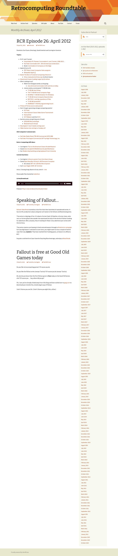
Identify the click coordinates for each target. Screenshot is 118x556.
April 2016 (83, 353)
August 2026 (84, 89)
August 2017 (84, 307)
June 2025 (84, 101)
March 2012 (84, 494)
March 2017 (84, 322)
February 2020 (85, 230)
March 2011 (84, 528)
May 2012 (83, 488)
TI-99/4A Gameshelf (34, 101)
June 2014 (84, 416)
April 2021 (83, 195)
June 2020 (84, 218)
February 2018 (85, 290)
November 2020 (85, 204)
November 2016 (85, 333)
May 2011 (83, 523)
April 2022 (83, 161)
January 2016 (84, 362)
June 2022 (84, 158)
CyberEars (36, 174)
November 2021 (85, 175)
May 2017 (83, 316)
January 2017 (84, 328)
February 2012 (85, 497)
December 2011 (85, 503)
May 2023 (83, 141)
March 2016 (84, 356)
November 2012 (85, 471)
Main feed (14, 23)
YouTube (60, 23)
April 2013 (83, 457)
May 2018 (83, 282)
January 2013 (84, 465)
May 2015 (83, 385)
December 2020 (85, 201)
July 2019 (83, 244)
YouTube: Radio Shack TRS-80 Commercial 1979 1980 (36, 136)
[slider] (68, 183)
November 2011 (85, 505)
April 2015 (83, 388)
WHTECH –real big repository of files (39, 99)
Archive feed (24, 23)
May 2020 (83, 221)
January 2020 (84, 233)
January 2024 (84, 132)
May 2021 (83, 193)
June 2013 (84, 451)
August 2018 (84, 273)
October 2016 (85, 336)
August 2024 (84, 121)
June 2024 (84, 124)
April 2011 (83, 526)
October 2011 (85, 508)
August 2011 (84, 514)
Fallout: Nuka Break (23, 209)
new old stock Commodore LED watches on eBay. (43, 86)
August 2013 (84, 445)
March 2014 (84, 425)
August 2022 (84, 155)
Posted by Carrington (34, 204)
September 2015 (85, 373)
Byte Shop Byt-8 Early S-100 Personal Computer (39, 161)
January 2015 (84, 396)
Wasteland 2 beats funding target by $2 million (35, 79)
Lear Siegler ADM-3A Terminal (32, 166)
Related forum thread (31, 124)
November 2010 (85, 540)
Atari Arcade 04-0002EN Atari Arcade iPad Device (39, 149)
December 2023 (85, 135)
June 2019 (84, 247)
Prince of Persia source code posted (31, 106)
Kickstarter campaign (65, 227)
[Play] (19, 184)
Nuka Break (66, 238)
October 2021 (85, 178)
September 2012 (85, 477)
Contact (69, 23)
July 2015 (83, 379)
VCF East (26, 110)
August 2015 (84, 376)
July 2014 (83, 414)
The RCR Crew (41, 45)
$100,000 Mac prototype (31, 121)
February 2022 (85, 167)
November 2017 (85, 299)
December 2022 (85, 147)
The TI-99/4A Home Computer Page (39, 92)
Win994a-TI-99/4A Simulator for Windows (41, 95)
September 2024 (85, 118)
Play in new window (28, 189)
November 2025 (85, 98)
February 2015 (85, 394)
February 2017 (85, 325)
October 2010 (85, 543)
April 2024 (83, 129)
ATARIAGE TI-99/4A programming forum (40, 104)
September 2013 (85, 442)
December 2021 (85, 173)
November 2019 (85, 239)
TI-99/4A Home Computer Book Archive (40, 97)
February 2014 (85, 428)
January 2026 (84, 95)
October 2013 (85, 439)
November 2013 (85, 437)
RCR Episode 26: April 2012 (44, 41)
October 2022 (85, 152)
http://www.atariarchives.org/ (33, 77)
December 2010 (85, 537)
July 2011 (83, 517)
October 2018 (85, 267)
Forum (77, 23)
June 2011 (84, 520)
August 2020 (84, 213)
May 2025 (83, 104)
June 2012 (84, 485)
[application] (44, 183)
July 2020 (83, 216)
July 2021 (83, 187)
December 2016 (85, 330)
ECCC (38, 117)
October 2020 (85, 207)
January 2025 (84, 106)
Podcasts (31, 45)
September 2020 (85, 210)
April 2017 (83, 319)
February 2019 (85, 256)
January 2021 (84, 198)
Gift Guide (44, 23)
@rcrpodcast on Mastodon (90, 70)
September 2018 (85, 270)
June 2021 (84, 190)
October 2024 (85, 115)
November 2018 (85, 264)
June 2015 (84, 382)
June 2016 (84, 348)
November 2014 (85, 402)
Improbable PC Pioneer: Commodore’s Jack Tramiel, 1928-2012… (44, 61)
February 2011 (85, 531)
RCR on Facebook (88, 73)
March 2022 (84, 164)
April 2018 (83, 284)
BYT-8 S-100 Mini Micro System (40, 164)
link (45, 169)
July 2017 (83, 310)
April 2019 (83, 250)
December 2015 (85, 365)
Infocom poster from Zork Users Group (40, 159)
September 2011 (85, 511)
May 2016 (83, 350)
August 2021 (84, 184)
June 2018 (84, 279)
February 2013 (85, 462)
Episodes (34, 23)
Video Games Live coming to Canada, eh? (33, 128)
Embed (45, 189)
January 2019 (84, 259)
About (52, 23)
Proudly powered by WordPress (20, 552)
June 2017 (84, 313)
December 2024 (85, 109)
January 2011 (84, 534)
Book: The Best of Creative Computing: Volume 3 (35, 75)
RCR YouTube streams (89, 68)
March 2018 (84, 287)
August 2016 (84, 342)
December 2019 (85, 236)
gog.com (67, 283)
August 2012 (84, 480)
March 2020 (84, 227)
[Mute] (65, 184)
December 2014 (85, 399)
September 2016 (85, 339)
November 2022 (85, 150)
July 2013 (83, 448)
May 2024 (83, 127)
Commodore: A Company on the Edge (39, 66)
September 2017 (85, 305)
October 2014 (85, 405)
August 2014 (84, 411)
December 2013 (85, 434)
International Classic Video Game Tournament (38, 112)
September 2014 (85, 408)
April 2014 (83, 422)
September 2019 (85, 241)
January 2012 (84, 500)
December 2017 (85, 296)
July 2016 (83, 345)
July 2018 (83, 276)
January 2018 (84, 293)
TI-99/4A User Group (34, 90)
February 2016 (85, 359)
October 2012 (85, 474)
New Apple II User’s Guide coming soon (32, 126)
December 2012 (85, 468)
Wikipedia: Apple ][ (30, 72)
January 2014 (84, 431)
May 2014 (83, 419)
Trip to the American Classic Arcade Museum (42, 146)
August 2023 (84, 138)
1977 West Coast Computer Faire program (37, 70)
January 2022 (84, 170)
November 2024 (85, 112)
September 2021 (85, 181)
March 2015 (84, 391)
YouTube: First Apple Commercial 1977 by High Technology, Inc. (40, 138)
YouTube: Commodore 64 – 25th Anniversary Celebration (41, 64)
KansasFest (27, 115)
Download (38, 189)
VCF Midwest (28, 117)
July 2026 (83, 92)
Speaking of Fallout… (38, 200)
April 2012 (83, 491)
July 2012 (83, 483)
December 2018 (85, 261)
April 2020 (83, 224)
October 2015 (85, 371)
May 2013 (83, 454)
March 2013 (84, 460)
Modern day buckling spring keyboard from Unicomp (39, 151)
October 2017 (85, 302)
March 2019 (84, 253)
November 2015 (85, 368)
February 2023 (85, 144)
